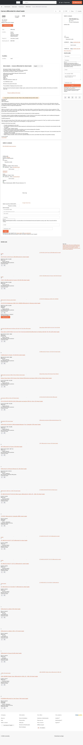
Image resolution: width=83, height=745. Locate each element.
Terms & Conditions (23, 718)
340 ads (8, 157)
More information (67, 50)
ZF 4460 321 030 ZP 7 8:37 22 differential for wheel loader (15, 563)
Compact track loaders (71, 245)
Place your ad (5, 317)
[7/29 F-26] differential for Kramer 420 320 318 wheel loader (15, 280)
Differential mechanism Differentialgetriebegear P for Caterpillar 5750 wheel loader (21, 424)
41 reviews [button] (5, 160)
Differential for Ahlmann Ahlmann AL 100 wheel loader (14, 468)
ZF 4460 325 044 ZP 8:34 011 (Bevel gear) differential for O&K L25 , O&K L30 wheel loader (23, 494)
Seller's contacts (4, 722)
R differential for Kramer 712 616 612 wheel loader (13, 355)
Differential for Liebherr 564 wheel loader (10, 609)
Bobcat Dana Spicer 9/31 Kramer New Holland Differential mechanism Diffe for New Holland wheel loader (26, 378)
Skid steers (71, 244)
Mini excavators (70, 248)
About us (3, 718)
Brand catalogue (22, 727)
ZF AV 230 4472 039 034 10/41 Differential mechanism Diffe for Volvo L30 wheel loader (22, 401)
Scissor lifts (76, 248)
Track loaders (72, 247)
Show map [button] (25, 192)
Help (2, 720)
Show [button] (11, 167)
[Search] (24, 2)
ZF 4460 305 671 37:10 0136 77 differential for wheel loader (15, 586)
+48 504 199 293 (16, 176)
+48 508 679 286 (16, 167)
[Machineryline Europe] (8, 2)
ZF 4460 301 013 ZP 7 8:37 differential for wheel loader (14, 540)
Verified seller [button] (6, 156)
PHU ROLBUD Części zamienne (9, 146)
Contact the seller (7, 25)
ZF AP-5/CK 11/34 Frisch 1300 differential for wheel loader (15, 256)
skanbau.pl (5, 172)
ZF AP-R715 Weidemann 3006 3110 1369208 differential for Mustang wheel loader (20, 303)
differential (13, 29)
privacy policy (19, 233)
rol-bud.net (5, 171)
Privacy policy (22, 720)
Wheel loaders (66, 244)
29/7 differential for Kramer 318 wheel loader (11, 446)
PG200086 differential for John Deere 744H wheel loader (14, 698)
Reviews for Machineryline (24, 724)
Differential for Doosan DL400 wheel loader (11, 653)
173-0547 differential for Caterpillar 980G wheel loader (14, 516)
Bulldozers (71, 249)
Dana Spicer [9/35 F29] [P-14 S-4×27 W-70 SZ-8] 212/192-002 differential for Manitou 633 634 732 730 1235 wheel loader (30, 331)
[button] (56, 11)
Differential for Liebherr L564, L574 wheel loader (12, 631)
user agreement (27, 233)
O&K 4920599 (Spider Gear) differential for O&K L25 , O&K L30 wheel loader (19, 676)
